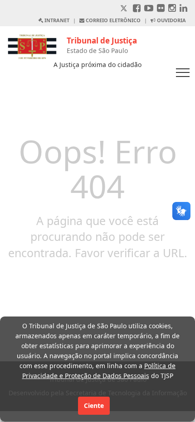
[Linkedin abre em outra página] (183, 9)
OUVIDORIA (171, 20)
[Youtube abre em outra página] (148, 9)
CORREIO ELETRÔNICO (112, 20)
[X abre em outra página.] (124, 9)
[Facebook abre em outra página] (136, 9)
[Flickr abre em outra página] (161, 9)
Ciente (94, 405)
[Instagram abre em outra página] (172, 9)
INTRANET (56, 20)
